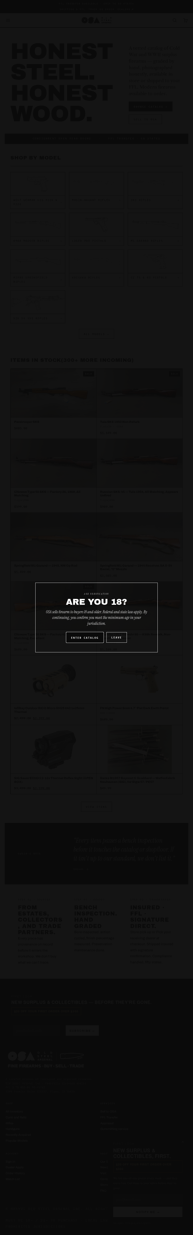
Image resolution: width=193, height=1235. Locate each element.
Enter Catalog (85, 637)
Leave (116, 637)
